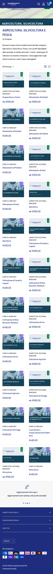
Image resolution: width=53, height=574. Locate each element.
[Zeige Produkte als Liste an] (49, 66)
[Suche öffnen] (38, 4)
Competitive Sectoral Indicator (11, 92)
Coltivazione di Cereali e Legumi (38, 244)
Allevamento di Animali (38, 97)
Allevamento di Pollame (38, 133)
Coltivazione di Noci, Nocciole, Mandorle (37, 284)
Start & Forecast (9, 128)
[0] (48, 3)
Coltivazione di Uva (36, 322)
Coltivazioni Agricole (37, 359)
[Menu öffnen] (3, 4)
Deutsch (7, 541)
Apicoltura (33, 207)
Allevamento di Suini (37, 170)
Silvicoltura (7, 472)
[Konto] (43, 4)
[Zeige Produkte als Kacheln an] (45, 66)
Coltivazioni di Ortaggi (38, 396)
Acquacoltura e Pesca (11, 97)
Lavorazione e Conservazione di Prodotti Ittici (39, 433)
